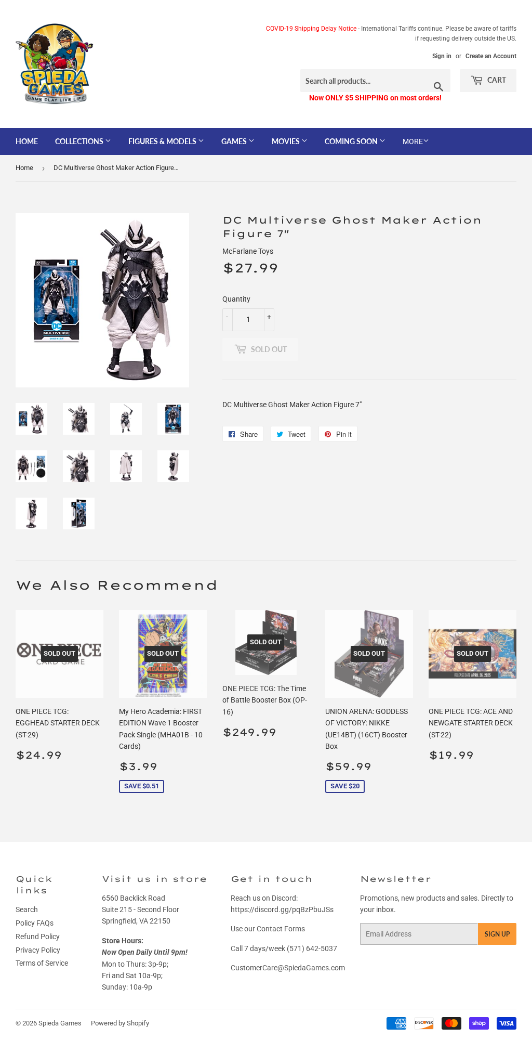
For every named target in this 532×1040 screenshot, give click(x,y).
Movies (286, 141)
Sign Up (497, 934)
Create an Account (491, 56)
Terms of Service (42, 963)
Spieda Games (60, 1023)
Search (27, 909)
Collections (80, 141)
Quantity (236, 299)
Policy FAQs (35, 923)
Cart (496, 79)
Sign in (441, 56)
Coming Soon (352, 141)
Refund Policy (38, 936)
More (413, 141)
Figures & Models (163, 141)
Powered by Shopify (120, 1023)
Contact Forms (281, 929)
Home (27, 141)
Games (234, 141)
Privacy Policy (38, 950)
